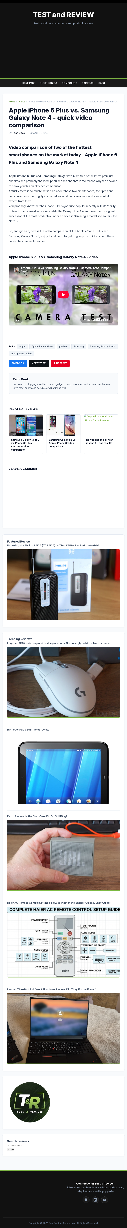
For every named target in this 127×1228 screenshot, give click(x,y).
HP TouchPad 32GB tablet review (28, 729)
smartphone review (21, 353)
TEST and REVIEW (63, 15)
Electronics (48, 83)
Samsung (79, 346)
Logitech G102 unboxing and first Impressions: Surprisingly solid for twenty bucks (58, 643)
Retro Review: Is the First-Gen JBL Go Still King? (37, 816)
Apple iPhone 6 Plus (42, 346)
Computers (69, 83)
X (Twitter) (39, 363)
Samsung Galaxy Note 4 (102, 346)
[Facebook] (86, 1199)
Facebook (18, 363)
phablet (63, 346)
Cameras (88, 83)
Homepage (28, 83)
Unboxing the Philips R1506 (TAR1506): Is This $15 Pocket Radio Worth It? (53, 545)
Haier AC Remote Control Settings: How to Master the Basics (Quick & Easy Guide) (59, 902)
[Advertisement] (63, 48)
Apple (22, 346)
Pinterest (60, 363)
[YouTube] (104, 1199)
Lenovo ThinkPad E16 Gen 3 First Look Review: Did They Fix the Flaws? (51, 989)
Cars (101, 83)
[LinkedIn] (95, 1199)
